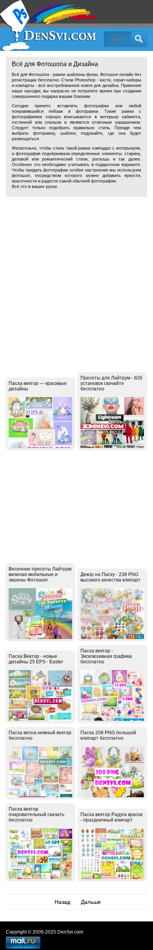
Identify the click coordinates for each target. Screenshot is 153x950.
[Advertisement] (76, 279)
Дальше (91, 902)
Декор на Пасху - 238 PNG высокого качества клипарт (110, 577)
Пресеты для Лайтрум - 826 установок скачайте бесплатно (111, 383)
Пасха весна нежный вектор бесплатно (40, 735)
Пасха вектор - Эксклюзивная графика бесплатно (106, 656)
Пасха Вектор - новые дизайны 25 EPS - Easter (36, 659)
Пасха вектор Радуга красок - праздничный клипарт (111, 817)
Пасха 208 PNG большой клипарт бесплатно (108, 735)
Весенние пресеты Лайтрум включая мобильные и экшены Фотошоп (40, 574)
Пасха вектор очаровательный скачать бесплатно (36, 814)
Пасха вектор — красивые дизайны (38, 386)
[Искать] (139, 39)
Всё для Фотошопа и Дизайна (49, 25)
